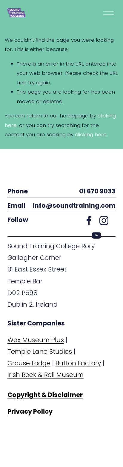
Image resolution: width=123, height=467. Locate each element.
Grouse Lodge (28, 363)
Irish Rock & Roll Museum (45, 374)
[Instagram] (104, 220)
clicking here (91, 134)
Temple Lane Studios (39, 351)
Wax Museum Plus (35, 340)
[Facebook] (89, 220)
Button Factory (78, 363)
